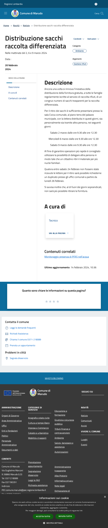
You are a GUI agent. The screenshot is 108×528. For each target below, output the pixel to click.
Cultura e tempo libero (39, 423)
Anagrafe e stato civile (39, 418)
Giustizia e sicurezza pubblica (64, 422)
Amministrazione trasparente (63, 468)
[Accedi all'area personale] (96, 4)
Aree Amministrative (12, 420)
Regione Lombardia (13, 4)
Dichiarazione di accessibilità (62, 492)
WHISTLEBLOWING (54, 378)
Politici (5, 435)
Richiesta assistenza (38, 485)
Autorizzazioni (61, 452)
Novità (16, 25)
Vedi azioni (92, 38)
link (81, 510)
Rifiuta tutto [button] (65, 516)
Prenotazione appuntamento (35, 464)
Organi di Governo (10, 415)
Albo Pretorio (61, 475)
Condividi (78, 38)
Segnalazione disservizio (34, 473)
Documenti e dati (10, 449)
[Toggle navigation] (5, 13)
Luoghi (84, 439)
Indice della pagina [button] (16, 78)
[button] (54, 523)
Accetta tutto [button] (43, 516)
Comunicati (86, 420)
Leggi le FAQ (34, 480)
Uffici (4, 425)
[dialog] (54, 511)
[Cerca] (102, 13)
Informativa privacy (64, 480)
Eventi (84, 444)
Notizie (26, 25)
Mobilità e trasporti (37, 438)
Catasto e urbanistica (38, 433)
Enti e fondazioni (10, 430)
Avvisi (84, 425)
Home (6, 25)
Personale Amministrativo (9, 442)
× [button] (105, 497)
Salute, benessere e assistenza (64, 445)
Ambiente (59, 438)
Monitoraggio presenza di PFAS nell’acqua (66, 257)
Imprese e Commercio (38, 428)
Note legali (60, 485)
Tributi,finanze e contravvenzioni (62, 431)
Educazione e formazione (61, 413)
